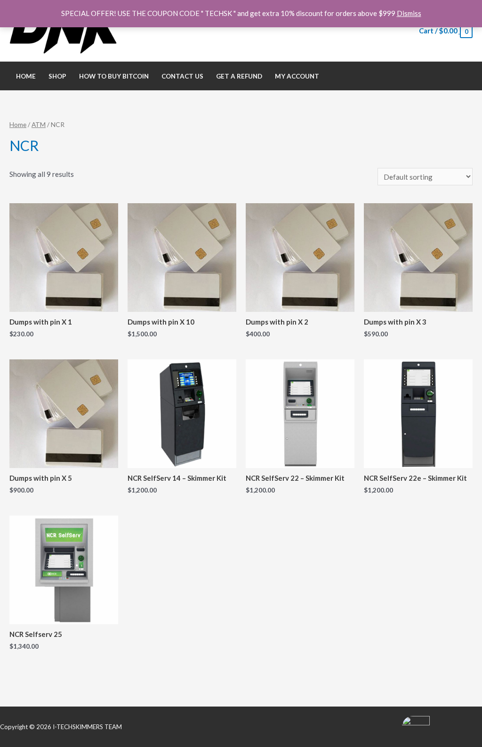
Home (26, 76)
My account (297, 76)
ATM (39, 124)
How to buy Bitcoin (114, 76)
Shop (57, 76)
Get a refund (239, 76)
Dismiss (409, 13)
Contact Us (182, 76)
